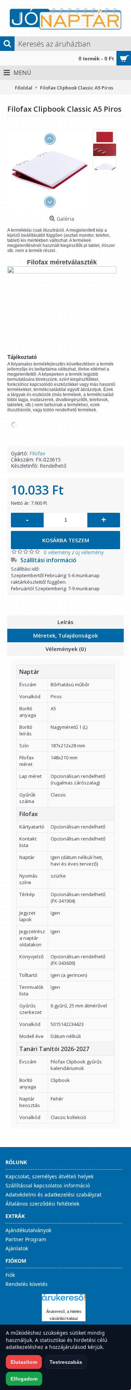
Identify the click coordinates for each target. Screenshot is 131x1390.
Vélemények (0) (65, 648)
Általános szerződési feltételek (42, 1203)
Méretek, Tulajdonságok (65, 635)
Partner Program (25, 1239)
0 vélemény (57, 552)
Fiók (10, 1274)
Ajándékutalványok (28, 1230)
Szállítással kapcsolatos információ (47, 1185)
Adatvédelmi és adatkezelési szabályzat (53, 1194)
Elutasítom (24, 1362)
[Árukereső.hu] (64, 1300)
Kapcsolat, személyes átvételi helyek (49, 1176)
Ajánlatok (16, 1248)
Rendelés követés (26, 1284)
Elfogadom (24, 1379)
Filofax (37, 453)
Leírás (65, 622)
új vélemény (89, 552)
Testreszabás (65, 1362)
